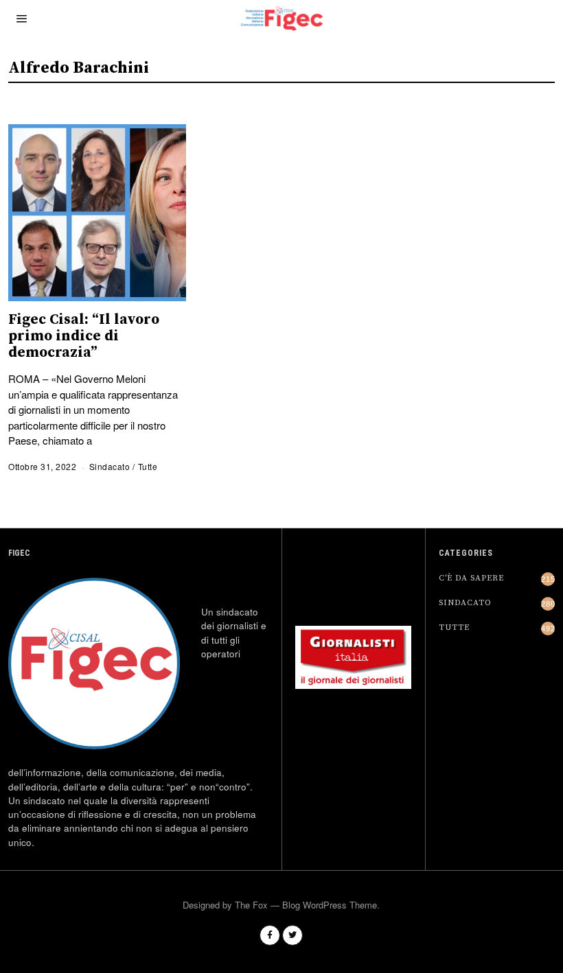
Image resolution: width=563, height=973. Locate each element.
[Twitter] (292, 935)
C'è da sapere (471, 578)
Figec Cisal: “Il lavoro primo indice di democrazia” (83, 336)
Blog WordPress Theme (329, 904)
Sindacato (109, 466)
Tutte (148, 466)
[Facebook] (270, 935)
